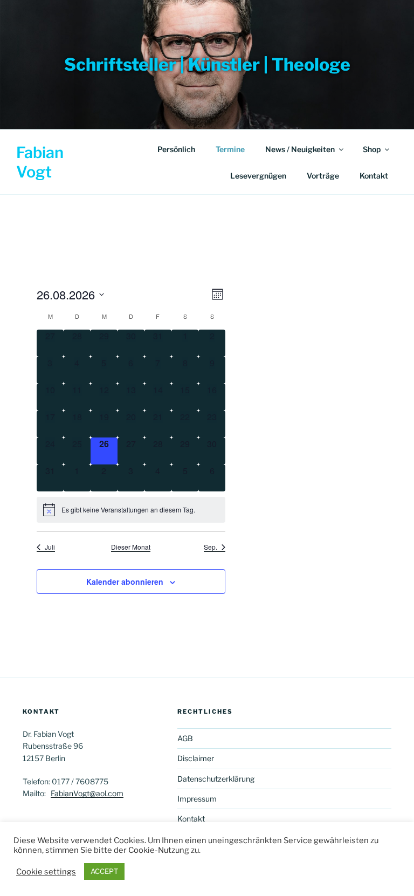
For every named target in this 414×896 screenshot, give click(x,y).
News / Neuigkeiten (300, 149)
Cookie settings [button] (46, 872)
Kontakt (374, 175)
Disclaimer (195, 758)
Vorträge (323, 175)
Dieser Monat (130, 547)
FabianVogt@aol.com (87, 793)
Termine (230, 149)
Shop (372, 149)
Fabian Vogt (40, 162)
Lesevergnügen (258, 175)
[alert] (131, 510)
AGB (185, 738)
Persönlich (176, 149)
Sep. (210, 547)
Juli (50, 547)
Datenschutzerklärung (215, 778)
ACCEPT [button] (104, 871)
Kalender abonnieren (124, 581)
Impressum (197, 798)
